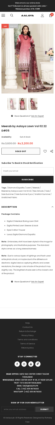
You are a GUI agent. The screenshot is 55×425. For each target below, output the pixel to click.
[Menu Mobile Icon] (3, 15)
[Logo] (27, 15)
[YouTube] (31, 364)
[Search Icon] (11, 15)
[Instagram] (24, 364)
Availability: (6, 137)
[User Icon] (42, 15)
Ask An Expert (37, 116)
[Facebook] (17, 364)
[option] (27, 59)
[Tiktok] (37, 364)
